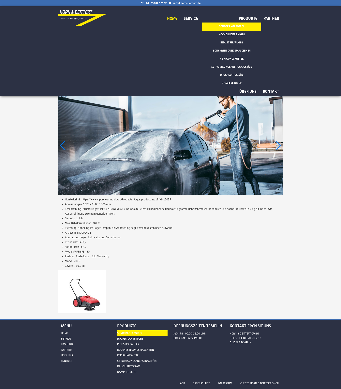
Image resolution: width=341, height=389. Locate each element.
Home (64, 333)
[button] (278, 145)
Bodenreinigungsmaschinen (135, 349)
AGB (182, 383)
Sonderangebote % (129, 333)
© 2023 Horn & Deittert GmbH (259, 383)
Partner (66, 349)
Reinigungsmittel (128, 355)
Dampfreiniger (126, 371)
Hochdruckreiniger (130, 338)
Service (66, 338)
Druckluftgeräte (128, 366)
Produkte (67, 344)
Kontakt (66, 360)
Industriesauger (128, 344)
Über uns (67, 355)
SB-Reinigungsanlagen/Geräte (137, 360)
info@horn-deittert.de (186, 3)
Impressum (225, 383)
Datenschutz (201, 383)
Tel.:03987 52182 (156, 3)
